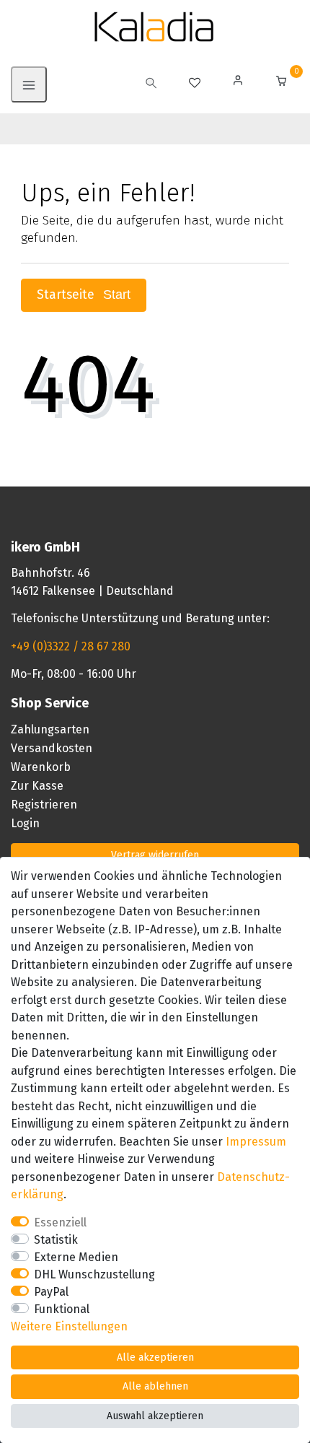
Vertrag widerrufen (155, 855)
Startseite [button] (67, 294)
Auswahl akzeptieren (155, 1416)
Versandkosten (51, 748)
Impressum (256, 1141)
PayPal (51, 1292)
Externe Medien (76, 1257)
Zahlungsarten (50, 729)
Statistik (56, 1240)
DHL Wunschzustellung (94, 1274)
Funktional (61, 1309)
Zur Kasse (37, 786)
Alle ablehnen (155, 1386)
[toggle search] (151, 84)
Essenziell (60, 1222)
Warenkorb (41, 767)
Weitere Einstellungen (69, 1326)
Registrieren (44, 804)
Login (25, 823)
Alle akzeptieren (155, 1357)
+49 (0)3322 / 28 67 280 (70, 646)
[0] (281, 83)
